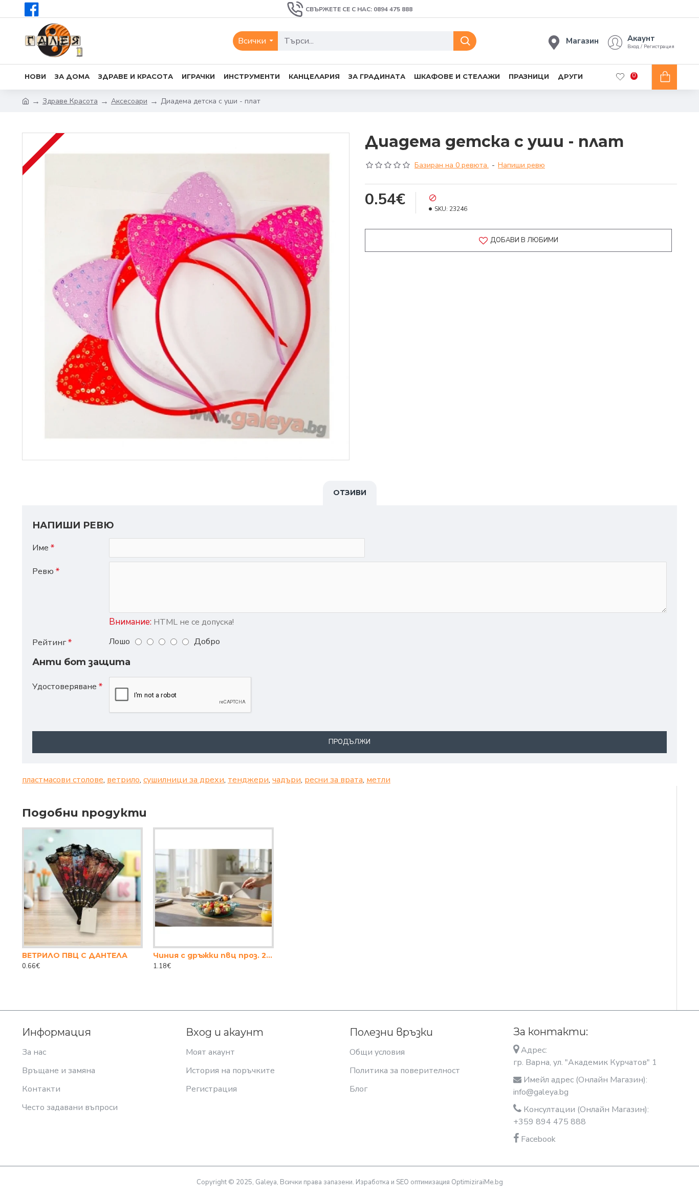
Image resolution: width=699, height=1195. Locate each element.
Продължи (349, 741)
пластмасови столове (62, 779)
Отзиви (349, 492)
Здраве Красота (70, 101)
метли (378, 779)
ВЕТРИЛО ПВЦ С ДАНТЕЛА (74, 955)
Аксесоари (129, 101)
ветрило (123, 779)
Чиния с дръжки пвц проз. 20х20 (213, 955)
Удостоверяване (64, 686)
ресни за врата (333, 779)
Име (40, 547)
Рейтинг (49, 642)
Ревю (43, 571)
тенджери (248, 779)
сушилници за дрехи (183, 779)
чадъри (286, 779)
